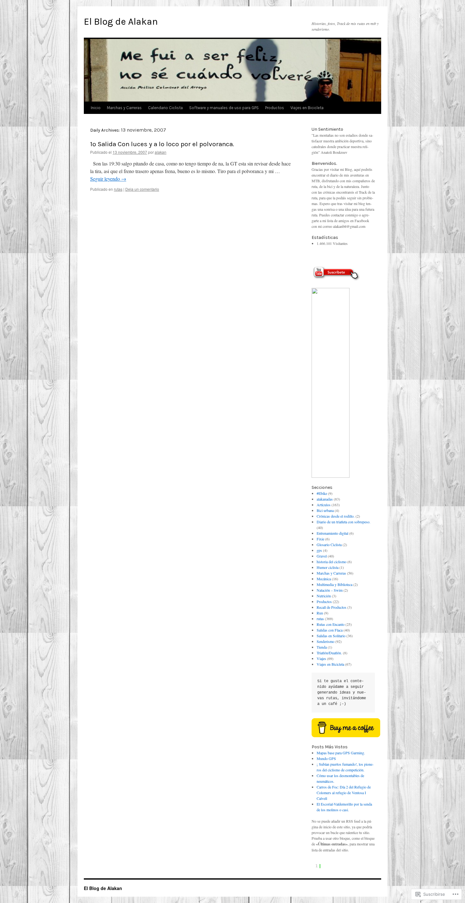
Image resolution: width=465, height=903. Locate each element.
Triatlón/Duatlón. (329, 652)
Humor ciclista (327, 567)
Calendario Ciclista (165, 107)
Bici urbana (325, 510)
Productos (274, 107)
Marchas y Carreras (124, 107)
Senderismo (325, 641)
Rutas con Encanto (330, 624)
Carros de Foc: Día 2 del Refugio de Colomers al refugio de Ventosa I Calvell (344, 792)
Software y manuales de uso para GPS (224, 107)
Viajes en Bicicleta (307, 107)
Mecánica (324, 578)
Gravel (322, 555)
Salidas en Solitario (331, 635)
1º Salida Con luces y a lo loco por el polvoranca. (162, 144)
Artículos (324, 504)
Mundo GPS (326, 758)
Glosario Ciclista (329, 544)
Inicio (96, 107)
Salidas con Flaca (330, 629)
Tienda (322, 647)
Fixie (320, 538)
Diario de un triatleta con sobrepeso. (343, 521)
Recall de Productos (331, 607)
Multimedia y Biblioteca (334, 584)
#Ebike (322, 493)
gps (319, 550)
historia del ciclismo (331, 561)
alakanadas (325, 498)
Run (320, 612)
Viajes (321, 658)
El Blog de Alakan (121, 21)
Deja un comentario (142, 189)
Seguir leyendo (108, 178)
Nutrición (324, 595)
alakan (160, 152)
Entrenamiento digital (332, 533)
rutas (118, 189)
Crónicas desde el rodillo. (336, 516)
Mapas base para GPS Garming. (341, 752)
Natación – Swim (330, 590)
